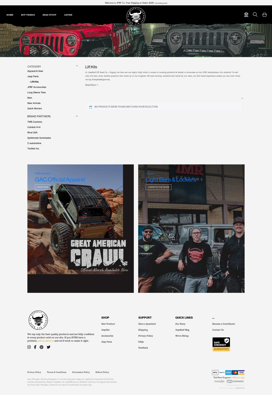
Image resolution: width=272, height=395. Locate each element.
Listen (68, 14)
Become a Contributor (223, 323)
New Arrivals (34, 103)
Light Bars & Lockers (171, 179)
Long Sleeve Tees (36, 92)
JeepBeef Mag (182, 329)
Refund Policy (102, 372)
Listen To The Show (159, 187)
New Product (108, 323)
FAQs (141, 341)
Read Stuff (49, 14)
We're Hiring (181, 335)
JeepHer (105, 329)
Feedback (143, 347)
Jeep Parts (33, 76)
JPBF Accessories (36, 87)
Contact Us (218, 329)
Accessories (107, 335)
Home (9, 14)
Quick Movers (34, 108)
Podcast (150, 173)
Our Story (180, 323)
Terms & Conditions (56, 372)
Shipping (143, 329)
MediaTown (240, 388)
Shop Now (42, 187)
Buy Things (28, 14)
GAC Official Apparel (60, 179)
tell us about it (46, 340)
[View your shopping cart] (264, 14)
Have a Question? (147, 323)
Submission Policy (81, 372)
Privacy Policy (145, 335)
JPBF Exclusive (43, 173)
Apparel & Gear (35, 71)
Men (29, 97)
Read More (90, 85)
